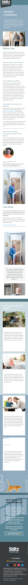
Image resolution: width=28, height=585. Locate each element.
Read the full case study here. (9, 225)
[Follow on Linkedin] (22, 565)
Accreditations (13, 580)
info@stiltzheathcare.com (16, 561)
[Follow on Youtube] (15, 565)
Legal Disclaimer (14, 578)
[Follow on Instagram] (19, 565)
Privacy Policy (6, 578)
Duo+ (18, 97)
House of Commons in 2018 (10, 111)
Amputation (7, 444)
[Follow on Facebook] (7, 565)
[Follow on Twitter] (11, 565)
